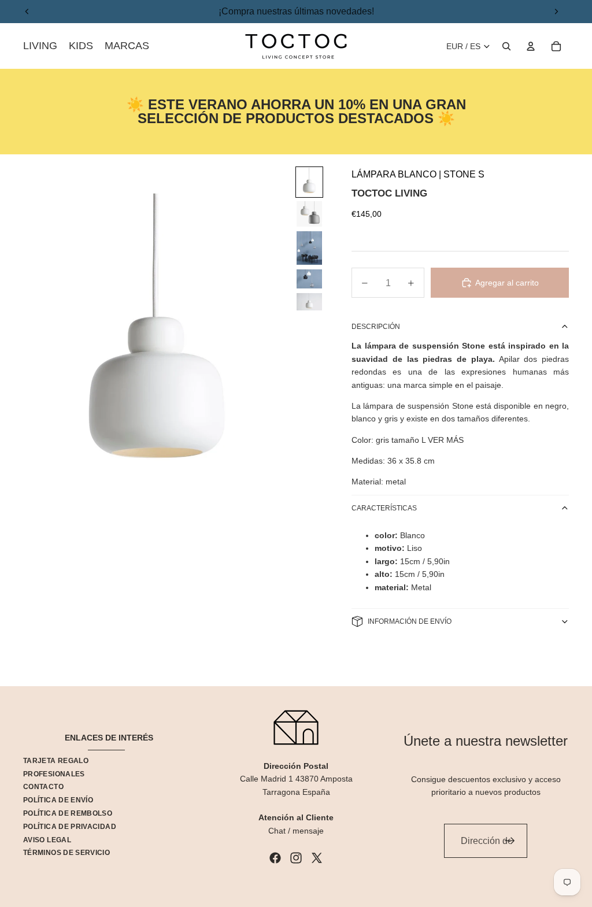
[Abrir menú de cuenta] (530, 46)
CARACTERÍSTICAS (384, 508)
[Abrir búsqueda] (506, 46)
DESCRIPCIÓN (376, 327)
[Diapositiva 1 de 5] (309, 182)
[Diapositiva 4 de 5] (309, 278)
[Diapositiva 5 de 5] (309, 301)
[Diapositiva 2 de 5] (309, 214)
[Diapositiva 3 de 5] (309, 248)
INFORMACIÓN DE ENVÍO (410, 621)
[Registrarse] (510, 841)
